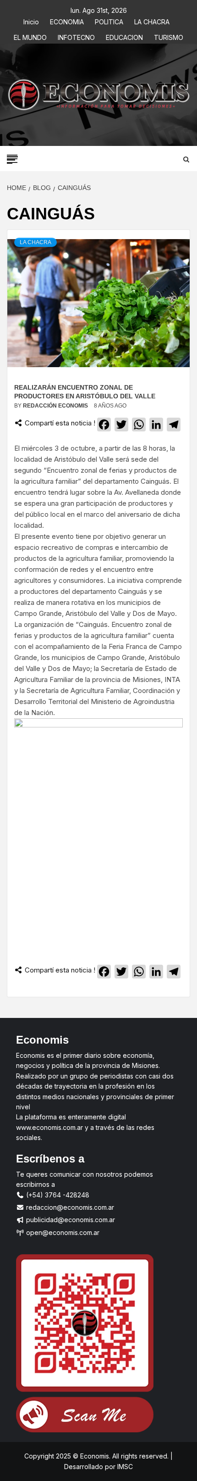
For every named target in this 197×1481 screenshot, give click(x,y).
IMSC (124, 1466)
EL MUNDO (30, 36)
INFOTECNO (76, 36)
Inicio (31, 20)
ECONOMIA (67, 20)
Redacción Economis (56, 405)
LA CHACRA (152, 20)
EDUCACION (124, 36)
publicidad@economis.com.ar (69, 1220)
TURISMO (168, 36)
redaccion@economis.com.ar (69, 1207)
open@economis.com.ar (61, 1232)
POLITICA (109, 20)
